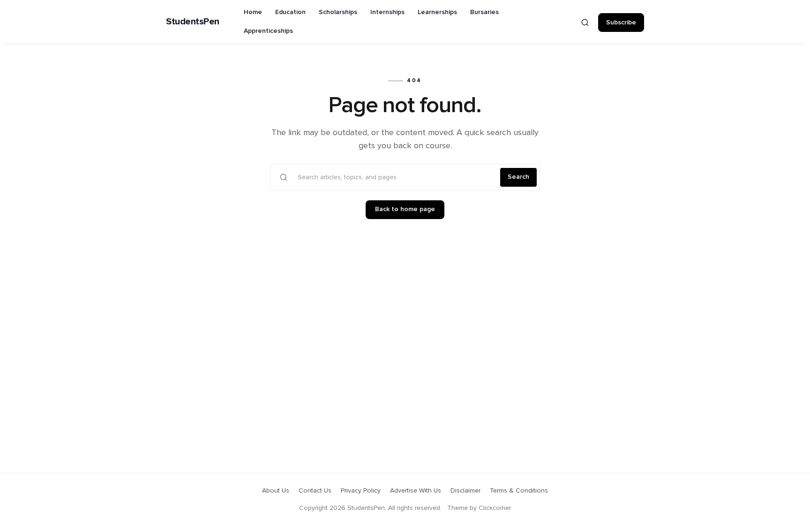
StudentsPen (192, 21)
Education (290, 12)
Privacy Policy (361, 490)
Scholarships (338, 12)
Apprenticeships (268, 31)
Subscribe (621, 22)
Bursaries (484, 12)
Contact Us (315, 490)
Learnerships (437, 12)
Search (518, 177)
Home (253, 12)
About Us (275, 490)
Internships (387, 12)
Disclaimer (465, 490)
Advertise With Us (415, 490)
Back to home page (405, 209)
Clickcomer (495, 508)
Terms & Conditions (519, 490)
